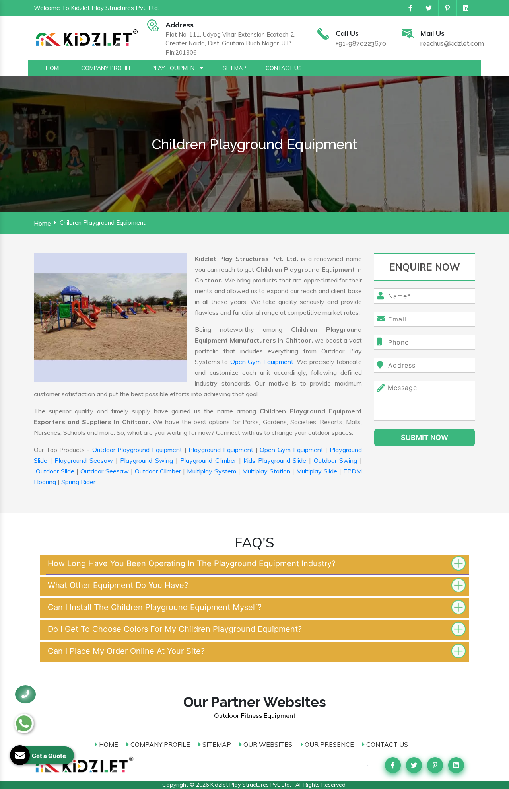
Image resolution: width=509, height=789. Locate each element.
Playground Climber (208, 460)
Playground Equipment (220, 450)
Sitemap (216, 744)
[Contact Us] (25, 694)
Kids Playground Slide (274, 460)
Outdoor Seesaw (104, 471)
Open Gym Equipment (261, 362)
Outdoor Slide (55, 471)
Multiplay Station (266, 471)
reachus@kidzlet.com (452, 43)
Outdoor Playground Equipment (137, 450)
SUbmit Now (424, 437)
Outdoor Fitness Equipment (254, 715)
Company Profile (159, 744)
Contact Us (386, 744)
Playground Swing (146, 460)
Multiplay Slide (316, 471)
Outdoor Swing (335, 460)
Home (42, 223)
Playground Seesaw (83, 460)
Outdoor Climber (158, 471)
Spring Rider (78, 482)
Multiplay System (211, 471)
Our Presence (328, 744)
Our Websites (267, 744)
